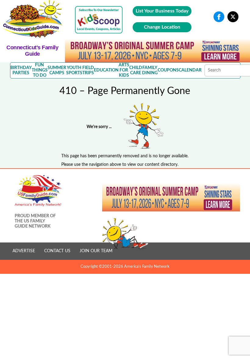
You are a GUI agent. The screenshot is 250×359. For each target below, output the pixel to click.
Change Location (162, 27)
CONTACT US (57, 251)
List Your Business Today (162, 11)
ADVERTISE (23, 251)
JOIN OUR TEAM (96, 251)
